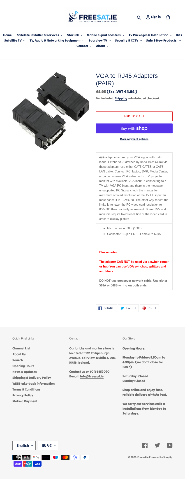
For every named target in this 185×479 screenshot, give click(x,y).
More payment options (134, 139)
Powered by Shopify (161, 457)
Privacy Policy (22, 395)
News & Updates (24, 372)
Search (17, 360)
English (23, 445)
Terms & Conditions (26, 389)
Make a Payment (24, 401)
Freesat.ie (142, 457)
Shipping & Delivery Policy (31, 378)
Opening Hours (23, 366)
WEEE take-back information (33, 383)
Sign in (156, 16)
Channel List (21, 348)
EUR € (47, 445)
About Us (19, 354)
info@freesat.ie (92, 376)
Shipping (121, 98)
